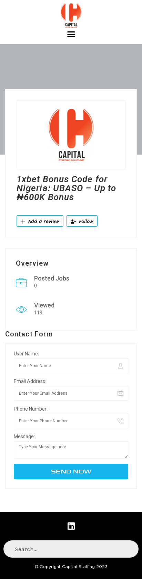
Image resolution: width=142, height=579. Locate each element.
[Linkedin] (70, 526)
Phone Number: (31, 408)
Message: (24, 436)
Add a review (42, 221)
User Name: (26, 353)
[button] (71, 34)
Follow (85, 221)
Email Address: (30, 381)
